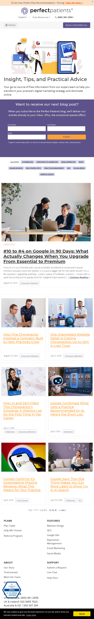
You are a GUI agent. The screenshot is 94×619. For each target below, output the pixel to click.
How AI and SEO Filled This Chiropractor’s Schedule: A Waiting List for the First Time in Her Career (22, 410)
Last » (63, 510)
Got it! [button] (82, 614)
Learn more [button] (31, 615)
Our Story (9, 567)
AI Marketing (27, 162)
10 (50, 510)
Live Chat (52, 572)
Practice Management (54, 168)
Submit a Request (56, 567)
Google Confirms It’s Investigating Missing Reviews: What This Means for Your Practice (22, 484)
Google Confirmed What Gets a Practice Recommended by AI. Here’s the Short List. (69, 408)
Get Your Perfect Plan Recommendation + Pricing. (48, 2)
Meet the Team (12, 577)
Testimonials (11, 572)
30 (56, 510)
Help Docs (52, 577)
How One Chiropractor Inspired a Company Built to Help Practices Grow (23, 338)
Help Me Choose (13, 530)
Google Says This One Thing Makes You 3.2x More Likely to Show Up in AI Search (69, 484)
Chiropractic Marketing (47, 162)
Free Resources (41, 17)
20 (53, 510)
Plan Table (9, 525)
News (81, 162)
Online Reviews (16, 168)
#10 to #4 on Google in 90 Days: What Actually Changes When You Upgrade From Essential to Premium (46, 256)
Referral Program (13, 535)
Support (22, 17)
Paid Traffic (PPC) (33, 168)
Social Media (79, 168)
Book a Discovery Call (77, 25)
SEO (68, 168)
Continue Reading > (80, 277)
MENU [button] (12, 25)
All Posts (15, 162)
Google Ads (53, 535)
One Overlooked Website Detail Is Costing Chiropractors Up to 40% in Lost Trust (70, 340)
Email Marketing (68, 162)
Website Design (47, 174)
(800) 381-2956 (65, 17)
